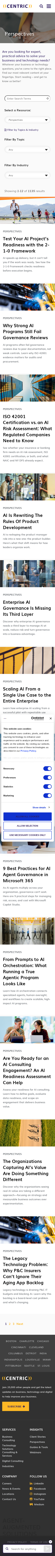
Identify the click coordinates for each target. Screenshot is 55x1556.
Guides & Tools (39, 1447)
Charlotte (27, 1341)
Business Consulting (8, 1438)
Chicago (43, 1341)
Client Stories (38, 1436)
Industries (8, 1466)
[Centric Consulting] (17, 6)
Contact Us (9, 1499)
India (43, 1353)
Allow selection (27, 826)
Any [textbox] (11, 149)
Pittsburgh (13, 1365)
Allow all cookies (27, 816)
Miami (47, 1359)
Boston (11, 1341)
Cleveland (36, 1347)
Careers (6, 1483)
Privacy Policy (28, 750)
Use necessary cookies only (27, 835)
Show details (39, 807)
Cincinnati (18, 1347)
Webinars (35, 1452)
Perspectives (37, 1442)
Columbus (15, 1353)
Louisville (32, 1359)
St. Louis (44, 1365)
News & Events (11, 1488)
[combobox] (27, 119)
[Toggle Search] (41, 6)
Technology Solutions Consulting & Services (9, 1450)
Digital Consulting (12, 1461)
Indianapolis (13, 1359)
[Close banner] (51, 718)
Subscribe (14, 1406)
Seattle (29, 1365)
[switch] (47, 777)
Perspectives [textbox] (16, 119)
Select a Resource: (17, 110)
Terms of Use (39, 1542)
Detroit (31, 1353)
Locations (8, 1494)
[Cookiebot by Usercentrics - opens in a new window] (32, 718)
